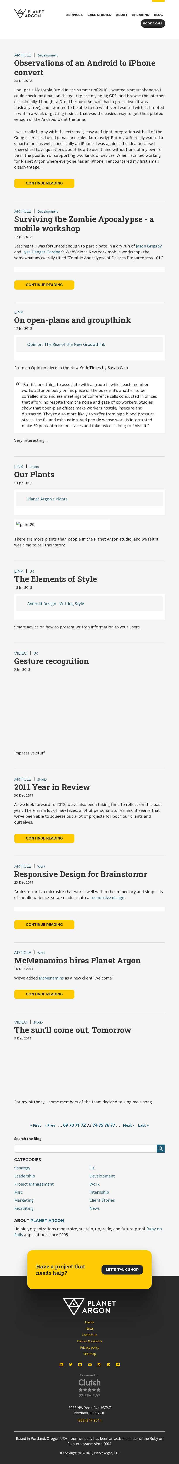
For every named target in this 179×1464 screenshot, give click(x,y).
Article (22, 55)
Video (20, 653)
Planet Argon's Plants (47, 499)
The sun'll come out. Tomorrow (72, 1030)
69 (65, 1125)
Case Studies (99, 15)
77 (112, 1125)
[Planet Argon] (29, 14)
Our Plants (34, 474)
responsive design (107, 897)
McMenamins (51, 978)
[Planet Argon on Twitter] (70, 1364)
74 (95, 1125)
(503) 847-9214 (89, 1420)
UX (31, 571)
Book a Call (153, 23)
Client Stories (102, 1200)
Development (47, 55)
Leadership (24, 1176)
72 (83, 1125)
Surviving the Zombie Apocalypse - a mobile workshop (84, 224)
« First (35, 1125)
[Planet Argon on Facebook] (118, 1364)
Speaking (140, 15)
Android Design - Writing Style (55, 603)
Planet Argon (47, 1220)
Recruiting (24, 1208)
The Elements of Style (55, 579)
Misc (18, 1192)
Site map (89, 1354)
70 (71, 1125)
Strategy (22, 1168)
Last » (143, 1125)
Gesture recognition (51, 661)
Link (18, 312)
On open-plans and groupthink (72, 320)
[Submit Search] (161, 1149)
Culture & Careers (89, 1341)
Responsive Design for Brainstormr (80, 874)
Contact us (89, 1335)
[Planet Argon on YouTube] (90, 1364)
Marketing (24, 1200)
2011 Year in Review (52, 787)
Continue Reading (44, 183)
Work (41, 866)
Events (89, 1322)
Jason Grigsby (149, 246)
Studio (34, 466)
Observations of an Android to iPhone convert (84, 67)
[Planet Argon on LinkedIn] (61, 1364)
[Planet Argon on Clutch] (108, 1364)
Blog (158, 15)
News (95, 1208)
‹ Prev (50, 1125)
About (121, 15)
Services (74, 15)
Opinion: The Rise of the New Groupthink (66, 344)
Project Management (34, 1184)
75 (100, 1125)
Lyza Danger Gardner (42, 251)
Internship (99, 1192)
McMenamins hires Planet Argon (77, 960)
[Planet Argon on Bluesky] (80, 1365)
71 (77, 1125)
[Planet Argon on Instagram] (99, 1364)
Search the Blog (28, 1138)
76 (106, 1125)
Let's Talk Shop (122, 1270)
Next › (128, 1125)
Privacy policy (89, 1347)
